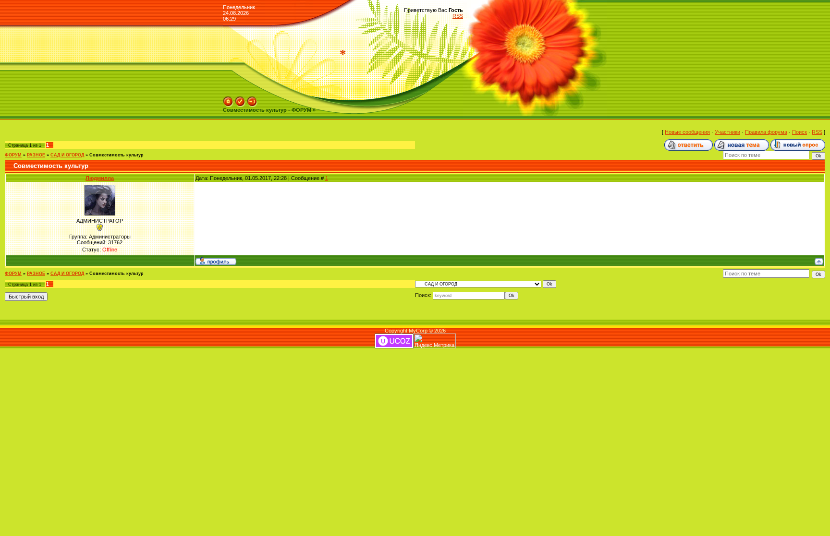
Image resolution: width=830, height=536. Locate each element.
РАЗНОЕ (36, 155)
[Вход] (252, 99)
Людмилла (99, 178)
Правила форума (766, 132)
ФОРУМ (13, 155)
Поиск (799, 132)
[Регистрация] (240, 99)
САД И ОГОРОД (67, 155)
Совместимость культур (116, 155)
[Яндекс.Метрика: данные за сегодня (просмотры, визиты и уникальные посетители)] (435, 341)
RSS (457, 16)
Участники (727, 132)
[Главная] (228, 99)
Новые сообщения (687, 132)
